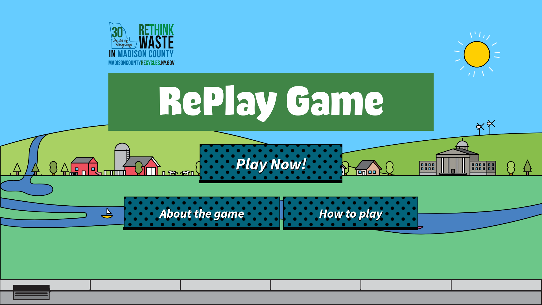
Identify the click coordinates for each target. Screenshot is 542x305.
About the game (202, 213)
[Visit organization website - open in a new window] (141, 45)
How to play (350, 213)
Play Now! (271, 163)
